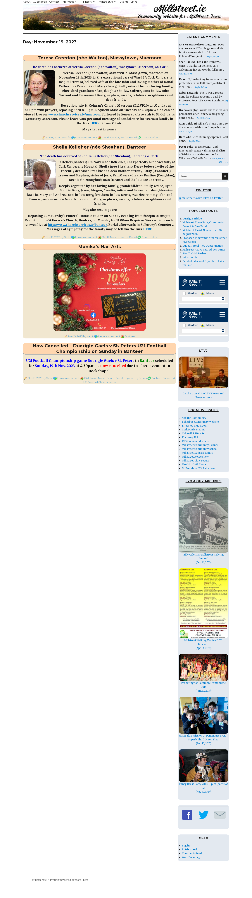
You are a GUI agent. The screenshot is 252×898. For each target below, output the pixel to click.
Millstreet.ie (39, 880)
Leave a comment (86, 137)
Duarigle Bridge (192, 218)
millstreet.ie (106, 1)
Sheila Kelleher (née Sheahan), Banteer (99, 147)
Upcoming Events (136, 377)
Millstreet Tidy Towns (195, 460)
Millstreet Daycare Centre (197, 452)
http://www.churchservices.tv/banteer (77, 224)
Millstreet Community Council (200, 445)
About (26, 1)
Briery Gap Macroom (194, 425)
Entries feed (189, 849)
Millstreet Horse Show (195, 456)
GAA (86, 377)
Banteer (156, 377)
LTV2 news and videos (195, 441)
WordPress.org (191, 857)
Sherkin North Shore (194, 464)
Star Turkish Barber (194, 253)
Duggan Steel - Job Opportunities (202, 245)
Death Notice (149, 137)
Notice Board (128, 137)
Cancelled (169, 377)
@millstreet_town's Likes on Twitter (201, 198)
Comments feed (192, 853)
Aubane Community (194, 418)
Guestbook (40, 1)
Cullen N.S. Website (193, 433)
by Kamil (88, 336)
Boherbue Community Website (200, 421)
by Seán (65, 137)
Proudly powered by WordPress (69, 880)
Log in (186, 845)
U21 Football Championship (99, 382)
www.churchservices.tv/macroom (74, 114)
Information (69, 1)
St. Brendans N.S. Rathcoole (198, 468)
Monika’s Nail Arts (99, 246)
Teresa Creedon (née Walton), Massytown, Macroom (99, 57)
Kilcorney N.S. (190, 437)
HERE (94, 123)
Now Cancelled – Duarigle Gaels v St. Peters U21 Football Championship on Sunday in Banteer (99, 348)
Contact (54, 1)
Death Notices (110, 137)
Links (134, 1)
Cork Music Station (193, 429)
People (119, 377)
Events (124, 1)
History (87, 1)
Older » (223, 162)
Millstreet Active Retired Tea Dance (203, 249)
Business (130, 336)
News (93, 377)
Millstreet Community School (199, 449)
